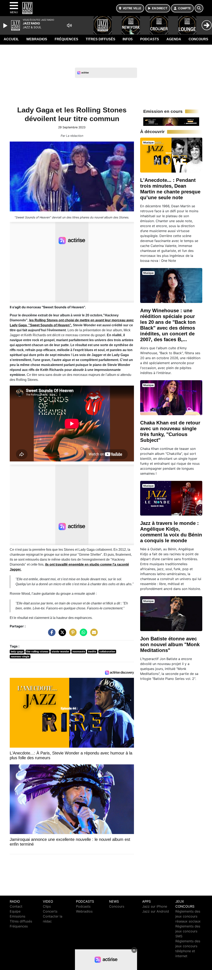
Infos (128, 39)
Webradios (36, 39)
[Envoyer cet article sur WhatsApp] (82, 634)
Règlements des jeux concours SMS (187, 931)
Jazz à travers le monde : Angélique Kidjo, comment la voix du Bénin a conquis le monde (171, 531)
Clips (47, 906)
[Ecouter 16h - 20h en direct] (171, 121)
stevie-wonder (60, 651)
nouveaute (78, 651)
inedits (92, 651)
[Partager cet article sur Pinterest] (72, 634)
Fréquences (66, 39)
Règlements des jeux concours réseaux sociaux (188, 916)
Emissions (17, 916)
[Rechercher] (199, 8)
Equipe (15, 911)
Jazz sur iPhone (154, 906)
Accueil (11, 39)
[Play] (5, 25)
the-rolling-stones (37, 651)
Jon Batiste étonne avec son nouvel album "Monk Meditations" (170, 644)
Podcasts (149, 39)
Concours (198, 39)
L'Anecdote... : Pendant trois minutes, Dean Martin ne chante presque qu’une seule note (170, 188)
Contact (16, 906)
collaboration (107, 651)
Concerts (50, 911)
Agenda (173, 39)
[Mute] (69, 25)
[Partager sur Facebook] (50, 634)
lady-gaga (17, 651)
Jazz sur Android (155, 911)
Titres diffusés (100, 39)
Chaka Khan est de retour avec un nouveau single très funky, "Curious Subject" (170, 431)
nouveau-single (20, 656)
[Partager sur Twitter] (61, 634)
